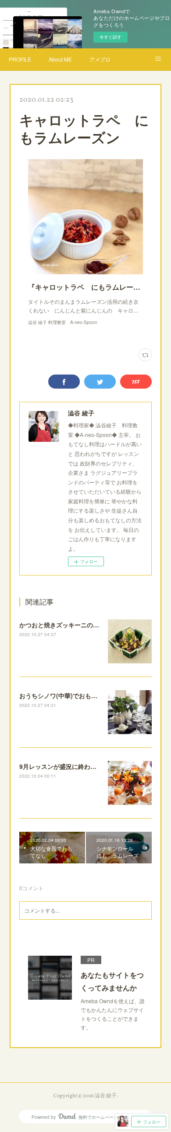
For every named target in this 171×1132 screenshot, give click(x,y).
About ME (60, 59)
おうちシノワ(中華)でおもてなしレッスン (76, 695)
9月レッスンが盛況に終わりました (67, 766)
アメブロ (99, 59)
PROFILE (20, 59)
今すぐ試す (110, 37)
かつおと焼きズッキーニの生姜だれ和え (74, 624)
